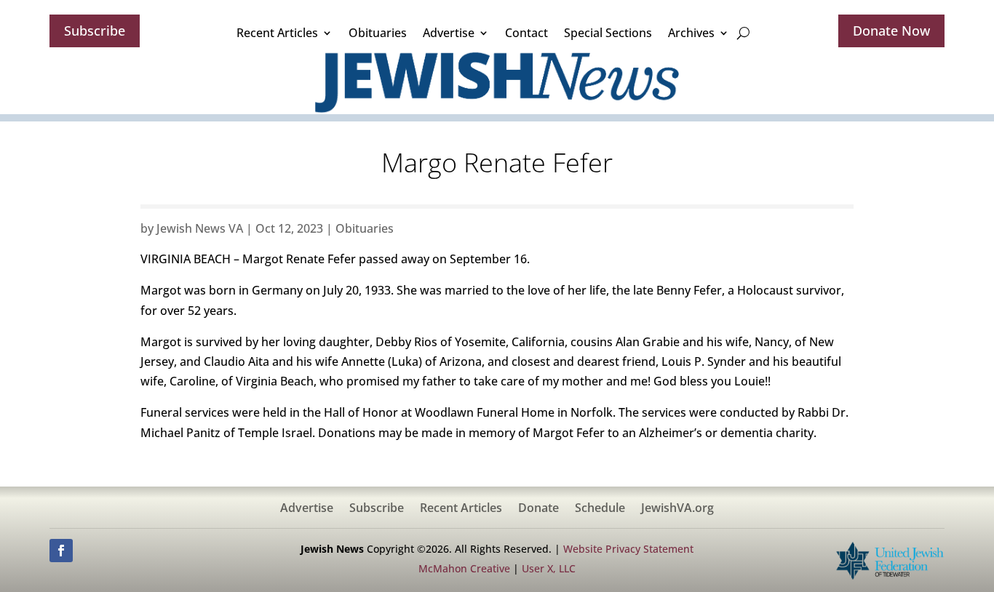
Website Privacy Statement (628, 549)
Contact (526, 33)
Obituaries (378, 33)
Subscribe (94, 30)
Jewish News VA (199, 228)
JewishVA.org (677, 509)
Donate (538, 509)
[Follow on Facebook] (61, 550)
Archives (691, 33)
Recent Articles (277, 33)
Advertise (448, 33)
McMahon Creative (464, 568)
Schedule (600, 509)
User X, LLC (549, 568)
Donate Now (891, 30)
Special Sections (608, 33)
